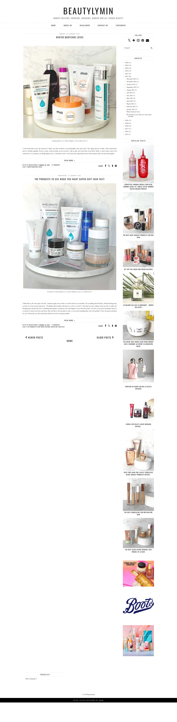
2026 (126, 62)
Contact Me (103, 25)
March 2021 (130, 104)
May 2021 (130, 98)
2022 (126, 73)
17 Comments (56, 325)
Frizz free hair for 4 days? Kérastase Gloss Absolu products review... (138, 473)
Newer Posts (35, 337)
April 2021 (130, 101)
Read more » (69, 160)
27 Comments (56, 165)
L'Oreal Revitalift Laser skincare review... (138, 425)
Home (53, 25)
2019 (126, 123)
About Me (68, 25)
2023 (126, 71)
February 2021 (131, 106)
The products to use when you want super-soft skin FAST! (70, 179)
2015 (126, 134)
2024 (126, 68)
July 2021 (130, 92)
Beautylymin (88, 11)
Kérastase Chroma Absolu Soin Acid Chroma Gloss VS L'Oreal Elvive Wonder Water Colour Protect (138, 186)
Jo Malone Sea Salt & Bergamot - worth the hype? (138, 306)
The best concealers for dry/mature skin (138, 513)
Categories (121, 25)
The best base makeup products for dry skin (138, 236)
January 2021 (131, 109)
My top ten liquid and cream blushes (138, 269)
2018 (126, 126)
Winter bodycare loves (70, 37)
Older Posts (104, 337)
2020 (126, 120)
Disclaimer (85, 25)
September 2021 (132, 87)
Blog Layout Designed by (88, 700)
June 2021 (130, 95)
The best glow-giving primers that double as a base (138, 550)
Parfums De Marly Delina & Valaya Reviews (138, 387)
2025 (126, 65)
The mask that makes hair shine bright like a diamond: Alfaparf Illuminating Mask (138, 344)
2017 (126, 129)
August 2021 (130, 90)
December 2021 (131, 79)
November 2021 (132, 81)
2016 (126, 131)
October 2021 (131, 84)
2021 (126, 76)
